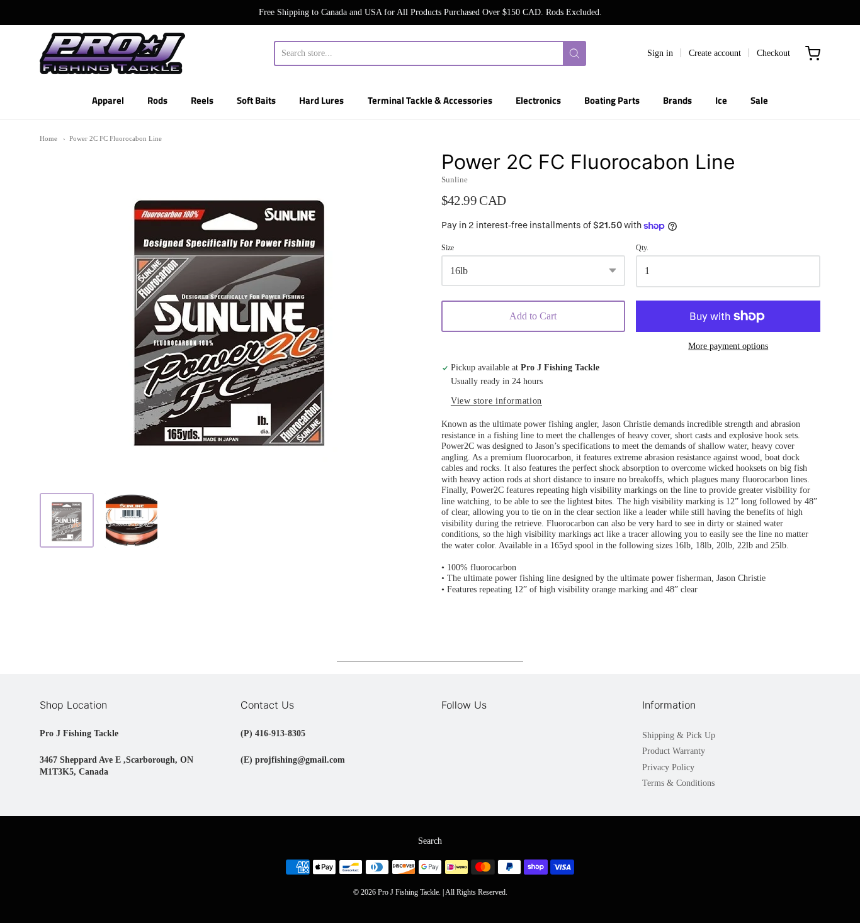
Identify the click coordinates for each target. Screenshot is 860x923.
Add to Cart (533, 316)
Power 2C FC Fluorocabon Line (115, 138)
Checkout (773, 53)
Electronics (538, 100)
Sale (759, 100)
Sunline (454, 179)
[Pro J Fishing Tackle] (112, 53)
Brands (677, 100)
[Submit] (574, 53)
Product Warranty (673, 751)
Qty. (642, 248)
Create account (715, 53)
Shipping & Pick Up (678, 735)
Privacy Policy (668, 767)
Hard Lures (321, 100)
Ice (721, 100)
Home (48, 138)
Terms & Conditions (678, 783)
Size (447, 248)
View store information (496, 401)
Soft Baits (256, 100)
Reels (202, 100)
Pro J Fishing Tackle (408, 892)
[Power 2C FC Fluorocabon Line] (67, 520)
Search (430, 841)
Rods (157, 100)
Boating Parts (612, 100)
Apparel (108, 100)
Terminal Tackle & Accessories (430, 100)
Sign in (660, 53)
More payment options (728, 346)
